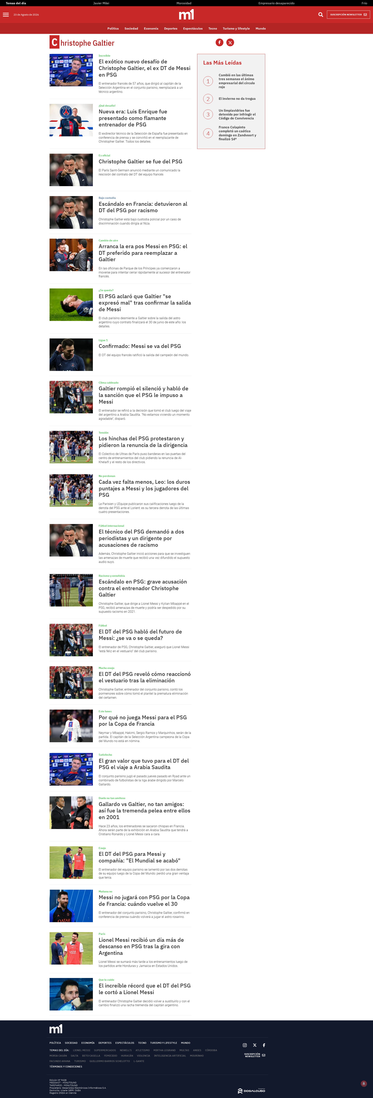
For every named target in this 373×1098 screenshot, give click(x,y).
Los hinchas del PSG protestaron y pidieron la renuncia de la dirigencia (143, 442)
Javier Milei (101, 3)
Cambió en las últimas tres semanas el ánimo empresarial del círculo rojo (237, 81)
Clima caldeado (109, 382)
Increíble (104, 55)
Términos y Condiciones (66, 1066)
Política (113, 28)
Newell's (126, 1050)
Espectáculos (193, 28)
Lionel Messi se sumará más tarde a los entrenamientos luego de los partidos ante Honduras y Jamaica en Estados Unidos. (143, 964)
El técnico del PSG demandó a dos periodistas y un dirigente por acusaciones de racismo (141, 538)
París (102, 934)
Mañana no (105, 891)
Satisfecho (105, 754)
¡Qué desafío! (107, 105)
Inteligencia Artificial (170, 1055)
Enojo (102, 848)
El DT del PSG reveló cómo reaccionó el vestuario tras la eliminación (145, 677)
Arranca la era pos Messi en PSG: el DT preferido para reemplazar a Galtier (143, 253)
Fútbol (103, 625)
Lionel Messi (81, 1050)
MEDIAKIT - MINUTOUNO (63, 1082)
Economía (151, 28)
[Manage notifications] (364, 1083)
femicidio (110, 1055)
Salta (74, 1055)
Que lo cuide (106, 979)
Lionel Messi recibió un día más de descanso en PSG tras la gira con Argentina (141, 946)
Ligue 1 (103, 340)
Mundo (261, 28)
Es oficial (104, 155)
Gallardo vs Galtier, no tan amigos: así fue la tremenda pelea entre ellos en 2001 (144, 810)
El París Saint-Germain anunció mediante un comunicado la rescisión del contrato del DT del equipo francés (139, 172)
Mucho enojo (106, 668)
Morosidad (184, 3)
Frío (364, 3)
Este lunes (105, 711)
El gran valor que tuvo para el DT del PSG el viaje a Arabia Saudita (144, 764)
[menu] (8, 15)
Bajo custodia (107, 198)
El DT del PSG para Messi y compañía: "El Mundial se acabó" (139, 857)
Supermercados (105, 1050)
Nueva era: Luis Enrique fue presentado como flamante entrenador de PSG (133, 118)
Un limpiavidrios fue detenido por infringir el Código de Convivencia (237, 114)
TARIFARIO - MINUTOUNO (64, 1085)
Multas (184, 1050)
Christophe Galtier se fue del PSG (140, 161)
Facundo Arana (60, 1061)
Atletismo (143, 1050)
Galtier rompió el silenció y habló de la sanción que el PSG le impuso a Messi (143, 395)
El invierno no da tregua (237, 98)
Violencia (143, 1055)
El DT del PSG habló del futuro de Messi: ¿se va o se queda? (140, 635)
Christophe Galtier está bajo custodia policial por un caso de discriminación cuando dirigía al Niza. (140, 221)
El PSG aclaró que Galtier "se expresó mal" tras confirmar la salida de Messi (145, 303)
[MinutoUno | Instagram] (245, 1045)
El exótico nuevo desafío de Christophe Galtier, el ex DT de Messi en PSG (144, 68)
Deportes (170, 28)
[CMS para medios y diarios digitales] (251, 1092)
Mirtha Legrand (164, 1050)
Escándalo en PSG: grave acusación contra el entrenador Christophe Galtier (143, 588)
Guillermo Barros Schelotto (110, 1061)
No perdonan (107, 476)
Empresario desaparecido (277, 3)
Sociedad (131, 28)
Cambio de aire (108, 240)
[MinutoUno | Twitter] (255, 1045)
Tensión (103, 432)
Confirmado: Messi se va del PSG (140, 346)
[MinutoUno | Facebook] (262, 1045)
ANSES (197, 1050)
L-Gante (139, 1061)
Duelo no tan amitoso (112, 798)
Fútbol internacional (111, 526)
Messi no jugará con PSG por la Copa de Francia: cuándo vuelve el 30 (144, 900)
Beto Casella (91, 1055)
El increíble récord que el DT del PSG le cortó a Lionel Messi (145, 989)
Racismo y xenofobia (112, 575)
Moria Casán (58, 1055)
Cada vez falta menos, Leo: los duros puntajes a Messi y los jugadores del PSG (144, 488)
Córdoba (211, 1050)
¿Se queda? (106, 290)
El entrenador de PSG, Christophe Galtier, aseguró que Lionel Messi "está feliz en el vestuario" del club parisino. (144, 649)
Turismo (80, 1061)
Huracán (127, 1055)
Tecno (212, 28)
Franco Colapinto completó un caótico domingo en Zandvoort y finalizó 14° (237, 133)
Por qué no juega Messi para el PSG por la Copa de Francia (143, 720)
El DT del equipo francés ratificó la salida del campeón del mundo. (144, 355)
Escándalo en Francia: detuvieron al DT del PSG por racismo (143, 207)
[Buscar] (320, 14)
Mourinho (197, 1055)
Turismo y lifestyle (236, 28)
